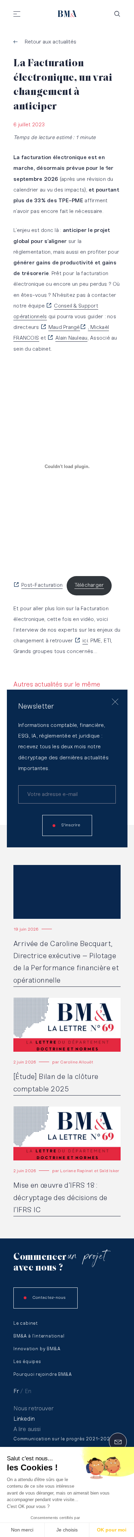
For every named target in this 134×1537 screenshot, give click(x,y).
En (28, 1391)
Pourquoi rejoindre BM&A (42, 1374)
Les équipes (27, 1362)
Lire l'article (27, 868)
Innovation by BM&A (36, 1349)
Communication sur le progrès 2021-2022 (63, 1439)
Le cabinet (25, 1323)
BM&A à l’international (39, 1336)
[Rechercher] (117, 14)
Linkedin (24, 1419)
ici (85, 641)
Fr (16, 1391)
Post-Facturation (42, 585)
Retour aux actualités (50, 42)
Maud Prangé (64, 327)
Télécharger (89, 585)
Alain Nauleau (71, 338)
